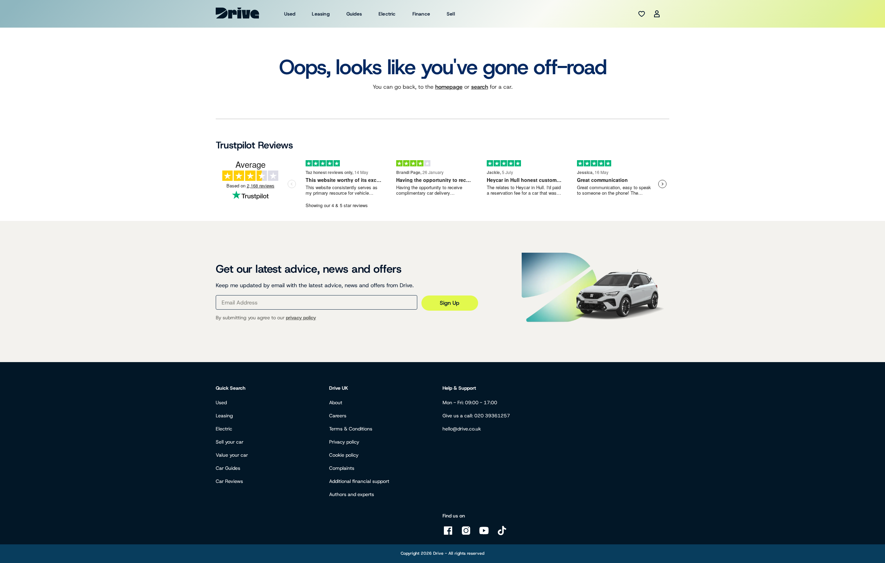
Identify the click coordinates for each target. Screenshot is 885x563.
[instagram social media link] (466, 534)
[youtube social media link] (484, 534)
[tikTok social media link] (501, 534)
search (479, 86)
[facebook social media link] (448, 534)
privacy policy (301, 317)
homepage (449, 86)
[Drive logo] (237, 13)
